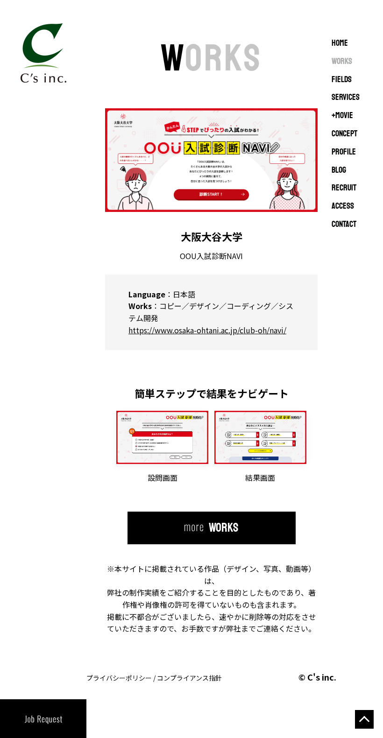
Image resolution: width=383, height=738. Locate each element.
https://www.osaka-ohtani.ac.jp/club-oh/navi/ (207, 330)
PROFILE (344, 152)
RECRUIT (344, 188)
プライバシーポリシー (119, 677)
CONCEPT (344, 134)
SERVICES (346, 97)
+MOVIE (342, 116)
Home (340, 43)
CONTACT (344, 224)
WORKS (342, 61)
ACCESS (343, 206)
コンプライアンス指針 (189, 677)
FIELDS (342, 80)
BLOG (339, 170)
